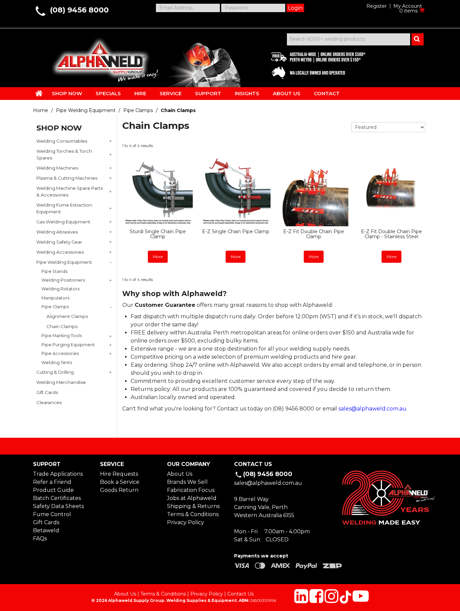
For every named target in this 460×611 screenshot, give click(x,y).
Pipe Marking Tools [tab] (61, 335)
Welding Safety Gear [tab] (59, 242)
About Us (179, 474)
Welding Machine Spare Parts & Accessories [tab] (69, 191)
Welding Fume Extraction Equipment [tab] (64, 208)
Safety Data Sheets (58, 506)
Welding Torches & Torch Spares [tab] (64, 154)
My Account (407, 6)
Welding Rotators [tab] (60, 288)
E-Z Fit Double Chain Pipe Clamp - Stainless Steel (391, 234)
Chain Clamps (61, 326)
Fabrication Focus (191, 490)
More (158, 256)
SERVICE (171, 93)
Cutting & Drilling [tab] (55, 372)
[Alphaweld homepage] (99, 57)
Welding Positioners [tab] (63, 280)
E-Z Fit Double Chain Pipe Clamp (313, 234)
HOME (39, 93)
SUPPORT (208, 93)
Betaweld (46, 530)
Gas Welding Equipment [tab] (63, 221)
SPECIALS (108, 93)
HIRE (140, 93)
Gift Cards (46, 522)
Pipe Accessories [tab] (60, 353)
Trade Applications (58, 474)
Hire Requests (119, 474)
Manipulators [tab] (55, 297)
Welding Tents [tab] (56, 362)
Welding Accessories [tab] (60, 252)
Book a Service (119, 482)
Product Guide (53, 490)
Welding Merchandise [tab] (61, 382)
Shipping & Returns (193, 506)
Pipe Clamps (138, 110)
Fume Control (52, 514)
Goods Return (119, 490)
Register (376, 6)
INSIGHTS (247, 93)
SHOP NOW (67, 93)
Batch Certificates (57, 498)
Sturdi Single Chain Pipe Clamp (158, 234)
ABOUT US (286, 93)
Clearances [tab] (49, 402)
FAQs (40, 538)
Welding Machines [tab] (57, 168)
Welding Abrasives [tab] (57, 232)
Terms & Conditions (193, 514)
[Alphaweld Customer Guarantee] (312, 64)
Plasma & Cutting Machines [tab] (66, 178)
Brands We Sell (187, 482)
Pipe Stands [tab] (54, 271)
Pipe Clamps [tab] (55, 306)
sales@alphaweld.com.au (372, 408)
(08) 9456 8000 (79, 9)
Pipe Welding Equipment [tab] (64, 262)
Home (40, 110)
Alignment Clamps (67, 316)
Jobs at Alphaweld (192, 498)
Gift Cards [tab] (47, 392)
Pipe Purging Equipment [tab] (68, 344)
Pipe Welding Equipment (86, 110)
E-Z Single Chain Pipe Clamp (235, 231)
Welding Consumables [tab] (61, 141)
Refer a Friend (52, 482)
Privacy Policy (185, 522)
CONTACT (327, 93)
